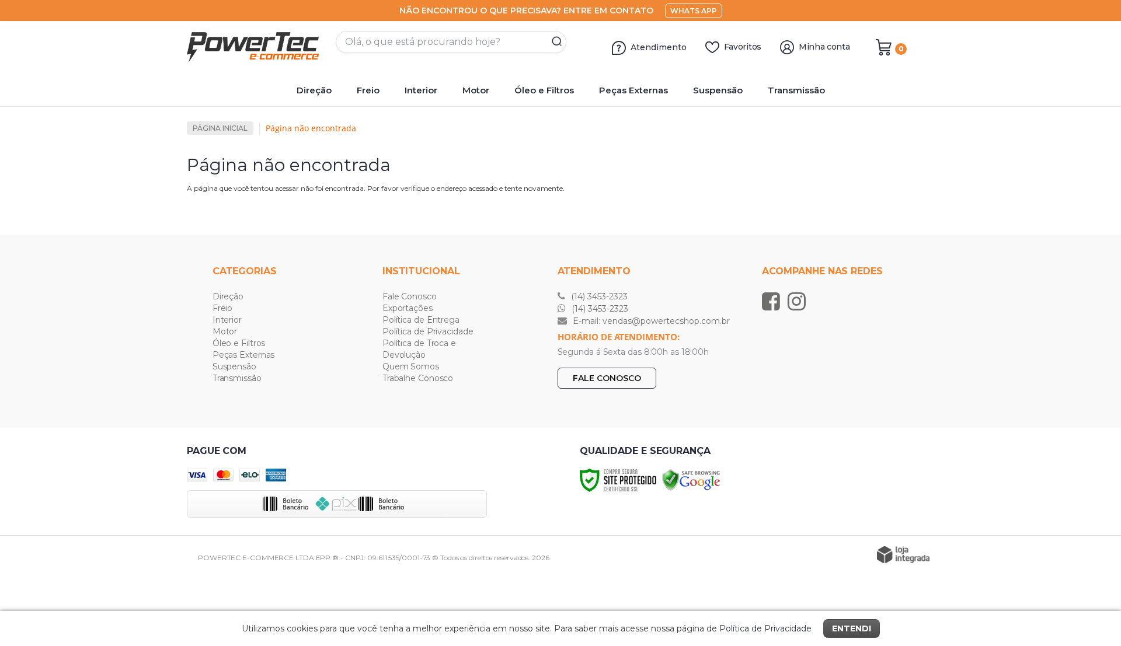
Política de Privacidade (428, 331)
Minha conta (824, 47)
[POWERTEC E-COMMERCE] (257, 47)
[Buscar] (552, 42)
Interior (227, 320)
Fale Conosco (409, 296)
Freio (223, 308)
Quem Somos (410, 366)
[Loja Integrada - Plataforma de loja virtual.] (903, 555)
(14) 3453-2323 (598, 296)
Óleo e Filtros (239, 343)
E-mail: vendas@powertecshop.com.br (650, 321)
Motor (225, 331)
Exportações (407, 308)
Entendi (851, 628)
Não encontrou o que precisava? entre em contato (526, 10)
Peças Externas (244, 355)
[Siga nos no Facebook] (774, 301)
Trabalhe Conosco (417, 378)
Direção (228, 296)
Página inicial (220, 128)
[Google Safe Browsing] (691, 479)
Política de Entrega (420, 320)
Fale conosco (607, 378)
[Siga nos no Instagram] (800, 301)
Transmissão (237, 378)
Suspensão (234, 366)
